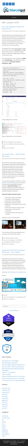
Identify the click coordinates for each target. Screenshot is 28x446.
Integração (10, 142)
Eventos (12, 238)
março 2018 (5, 398)
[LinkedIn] (13, 4)
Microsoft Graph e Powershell (9, 363)
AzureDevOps (10, 144)
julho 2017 (4, 402)
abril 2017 (4, 408)
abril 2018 (4, 396)
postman (18, 242)
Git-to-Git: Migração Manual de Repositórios (13, 28)
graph (13, 240)
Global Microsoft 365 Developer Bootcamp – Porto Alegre (13, 251)
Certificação (5, 416)
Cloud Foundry (6, 418)
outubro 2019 (5, 392)
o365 (24, 297)
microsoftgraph (6, 242)
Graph (16, 238)
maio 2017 (4, 406)
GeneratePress (14, 444)
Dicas (3, 424)
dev (10, 240)
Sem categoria (17, 142)
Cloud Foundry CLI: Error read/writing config (13, 380)
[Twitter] (4, 4)
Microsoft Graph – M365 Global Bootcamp (13, 155)
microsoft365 (18, 240)
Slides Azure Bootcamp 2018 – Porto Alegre (13, 378)
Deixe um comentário (9, 148)
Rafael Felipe (7, 182)
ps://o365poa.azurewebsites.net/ (17, 272)
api (4, 240)
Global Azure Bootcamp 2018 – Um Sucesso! (13, 376)
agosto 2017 (5, 400)
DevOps (5, 142)
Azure (4, 144)
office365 (13, 242)
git (19, 144)
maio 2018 (4, 394)
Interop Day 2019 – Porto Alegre (10, 361)
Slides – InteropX (6, 374)
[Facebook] (10, 4)
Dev (4, 238)
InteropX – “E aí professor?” (9, 372)
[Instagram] (7, 4)
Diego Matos (16, 182)
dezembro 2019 (6, 388)
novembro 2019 (6, 390)
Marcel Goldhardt (14, 310)
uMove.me (15, 166)
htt (8, 272)
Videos (3, 436)
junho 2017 (5, 404)
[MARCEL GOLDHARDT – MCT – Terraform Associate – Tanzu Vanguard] (14, 10)
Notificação (5, 432)
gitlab (3, 146)
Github (22, 144)
